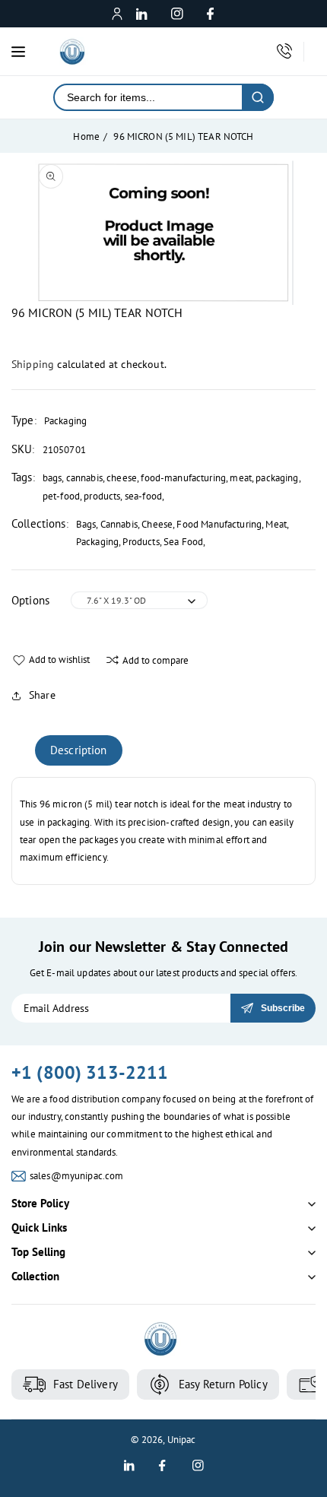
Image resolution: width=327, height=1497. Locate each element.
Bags (86, 524)
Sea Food (183, 541)
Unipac (181, 1439)
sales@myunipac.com (77, 1175)
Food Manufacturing (219, 524)
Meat (276, 524)
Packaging (97, 541)
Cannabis (119, 524)
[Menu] (18, 52)
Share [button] (42, 695)
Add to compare (155, 660)
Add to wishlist (59, 659)
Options (30, 600)
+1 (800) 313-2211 (90, 1072)
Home (86, 136)
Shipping (32, 364)
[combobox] (148, 97)
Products (140, 541)
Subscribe (283, 1008)
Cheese (157, 524)
